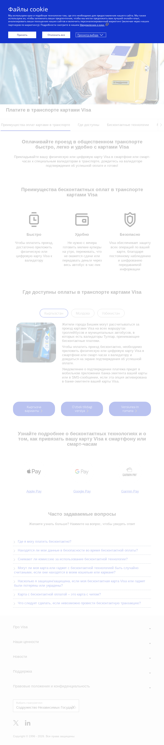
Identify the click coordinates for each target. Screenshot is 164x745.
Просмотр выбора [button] (87, 35)
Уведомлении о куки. (92, 25)
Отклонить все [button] (56, 35)
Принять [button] (22, 35)
